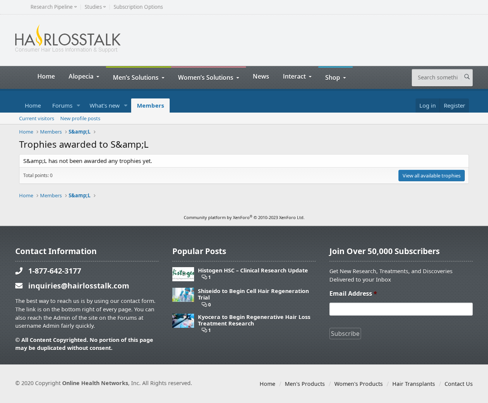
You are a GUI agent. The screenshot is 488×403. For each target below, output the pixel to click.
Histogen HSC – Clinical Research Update (253, 270)
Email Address (353, 294)
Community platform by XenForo (244, 217)
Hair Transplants (413, 383)
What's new (105, 105)
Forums (62, 105)
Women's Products (358, 383)
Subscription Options (138, 7)
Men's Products (305, 383)
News (261, 76)
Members (150, 105)
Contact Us (459, 383)
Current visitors (36, 118)
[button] (78, 105)
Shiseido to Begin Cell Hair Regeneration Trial (253, 294)
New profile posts (80, 118)
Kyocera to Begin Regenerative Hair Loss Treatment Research (254, 320)
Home (46, 76)
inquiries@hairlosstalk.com (78, 285)
